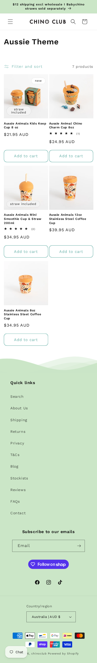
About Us (19, 408)
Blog (14, 466)
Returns (17, 431)
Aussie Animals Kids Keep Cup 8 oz (25, 125)
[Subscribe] (79, 546)
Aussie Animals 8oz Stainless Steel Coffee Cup (22, 314)
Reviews (18, 490)
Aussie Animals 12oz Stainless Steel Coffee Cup (67, 219)
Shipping (18, 420)
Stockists (19, 478)
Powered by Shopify (63, 653)
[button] (10, 21)
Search (17, 396)
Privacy (17, 443)
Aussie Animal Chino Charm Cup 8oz (65, 125)
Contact (18, 513)
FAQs (15, 501)
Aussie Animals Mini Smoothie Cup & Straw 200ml (23, 219)
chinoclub (39, 653)
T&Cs (14, 455)
